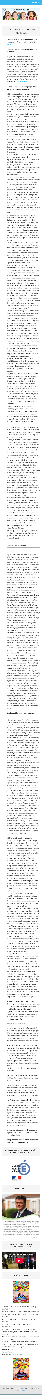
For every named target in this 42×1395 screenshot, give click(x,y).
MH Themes (21, 1391)
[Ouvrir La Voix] (21, 14)
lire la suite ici (22, 82)
